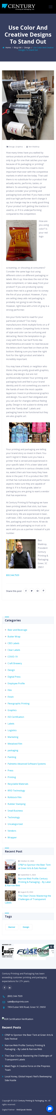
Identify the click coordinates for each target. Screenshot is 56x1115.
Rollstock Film (14, 797)
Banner (11, 927)
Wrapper (12, 837)
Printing (12, 777)
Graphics (19, 146)
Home (7, 47)
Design (12, 146)
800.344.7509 (12, 575)
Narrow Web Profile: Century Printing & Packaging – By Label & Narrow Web (28, 882)
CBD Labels (13, 643)
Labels (11, 723)
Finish (11, 696)
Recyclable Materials (18, 783)
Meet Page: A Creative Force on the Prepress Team (27, 1068)
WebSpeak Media (24, 1109)
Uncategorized (15, 824)
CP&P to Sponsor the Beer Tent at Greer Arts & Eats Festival (34, 866)
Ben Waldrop (34, 146)
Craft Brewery (15, 663)
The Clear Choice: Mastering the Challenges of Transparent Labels (28, 899)
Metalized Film (15, 743)
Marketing (13, 737)
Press (10, 770)
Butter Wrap (14, 636)
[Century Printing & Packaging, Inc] (18, 7)
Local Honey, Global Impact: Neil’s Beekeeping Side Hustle (28, 1078)
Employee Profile (16, 683)
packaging (13, 750)
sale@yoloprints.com (18, 1001)
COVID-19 (13, 656)
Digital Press (14, 676)
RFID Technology (16, 790)
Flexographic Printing (18, 703)
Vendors (12, 830)
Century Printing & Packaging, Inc (32, 1100)
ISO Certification (16, 716)
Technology (14, 817)
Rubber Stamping (17, 803)
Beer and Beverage (17, 629)
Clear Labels (14, 649)
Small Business (15, 810)
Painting (12, 757)
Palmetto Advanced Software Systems (27, 763)
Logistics (12, 730)
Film (10, 690)
